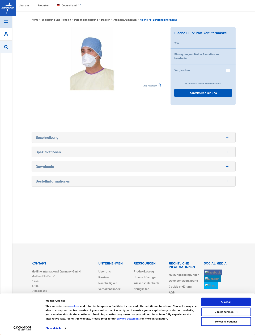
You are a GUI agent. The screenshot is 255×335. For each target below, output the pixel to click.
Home (35, 19)
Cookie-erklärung (180, 286)
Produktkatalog (144, 271)
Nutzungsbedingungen (184, 275)
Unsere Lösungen (145, 277)
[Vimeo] (211, 285)
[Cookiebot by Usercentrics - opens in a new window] (22, 328)
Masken (105, 19)
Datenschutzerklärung (183, 281)
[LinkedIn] (212, 278)
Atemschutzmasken (125, 19)
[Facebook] (213, 273)
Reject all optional (226, 321)
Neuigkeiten (141, 289)
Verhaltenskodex (109, 289)
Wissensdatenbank (146, 283)
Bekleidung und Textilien (56, 19)
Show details (53, 328)
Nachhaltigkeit (107, 283)
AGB (172, 292)
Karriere (103, 277)
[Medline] (8, 8)
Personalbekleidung (86, 19)
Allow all (226, 301)
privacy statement (128, 318)
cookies (74, 306)
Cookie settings (224, 311)
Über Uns (104, 271)
